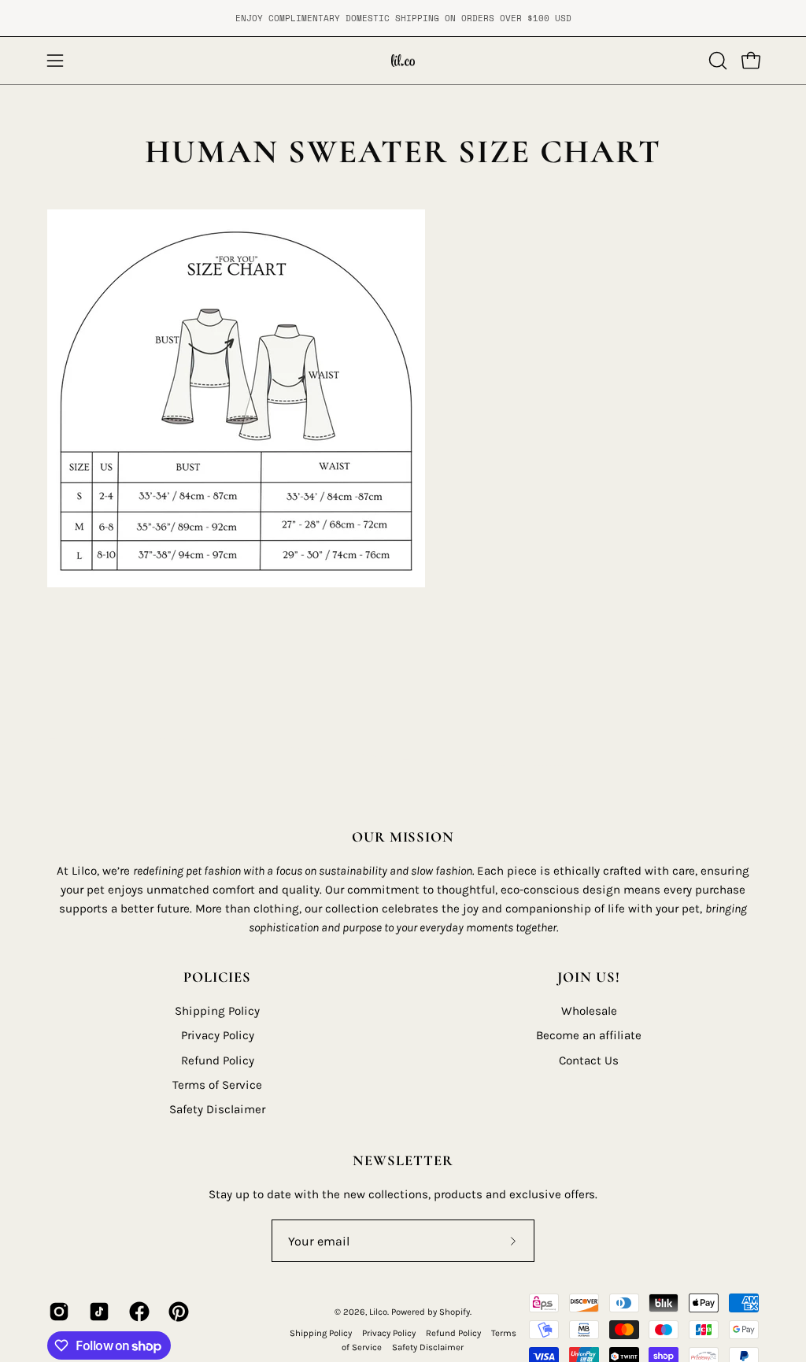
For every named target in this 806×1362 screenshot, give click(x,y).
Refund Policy (217, 1060)
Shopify (454, 1312)
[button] (716, 61)
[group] (403, 18)
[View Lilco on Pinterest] (177, 1311)
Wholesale (589, 1011)
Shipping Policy (217, 1011)
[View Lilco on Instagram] (57, 1311)
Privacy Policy (217, 1036)
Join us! (588, 977)
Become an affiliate (588, 1036)
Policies (216, 977)
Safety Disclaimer (217, 1110)
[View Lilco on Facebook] (137, 1311)
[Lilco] (403, 60)
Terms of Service (217, 1085)
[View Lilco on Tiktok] (97, 1311)
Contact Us (589, 1060)
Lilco (378, 1312)
